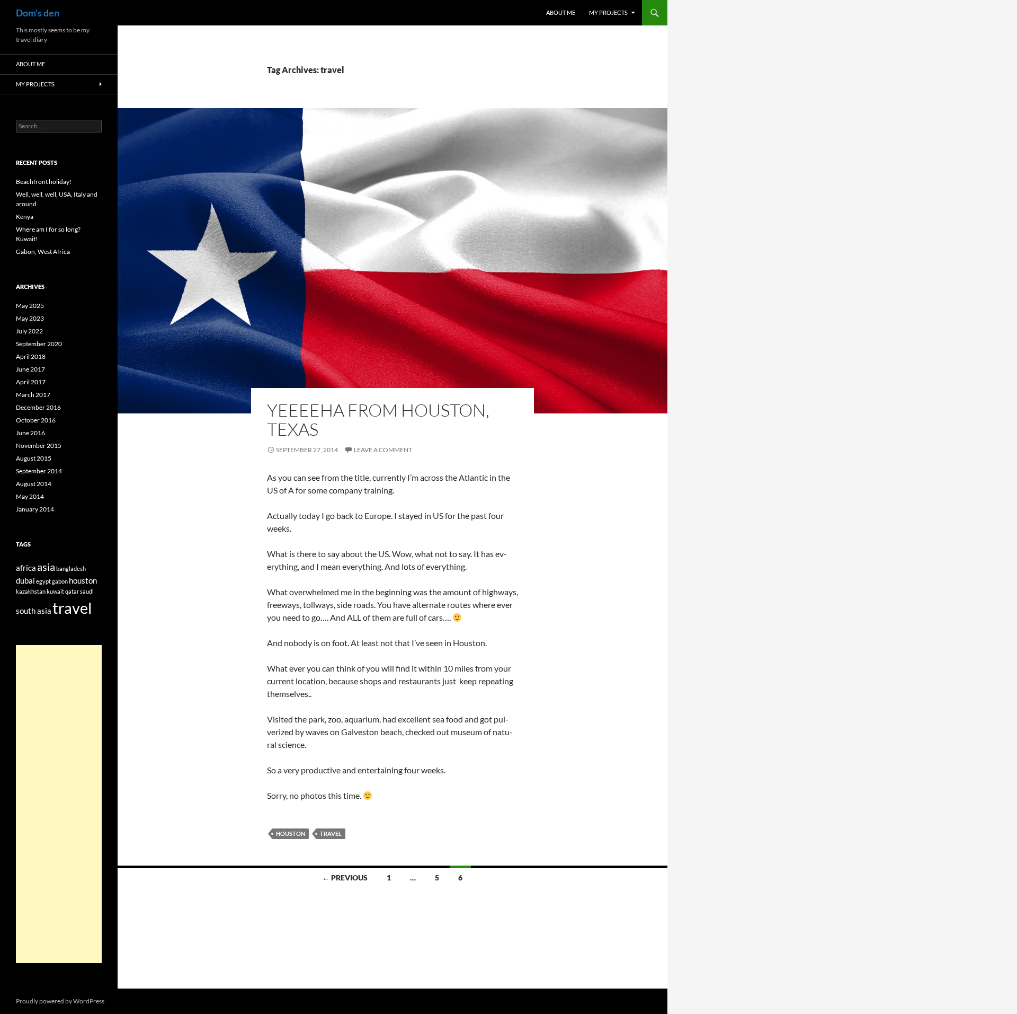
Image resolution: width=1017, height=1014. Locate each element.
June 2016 (30, 433)
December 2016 (38, 407)
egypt (43, 581)
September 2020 (39, 344)
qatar (72, 591)
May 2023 (30, 318)
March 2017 (33, 395)
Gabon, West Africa (43, 251)
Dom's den (37, 13)
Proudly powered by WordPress (60, 1001)
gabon (60, 581)
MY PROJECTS (608, 12)
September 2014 (39, 471)
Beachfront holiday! (44, 182)
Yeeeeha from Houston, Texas (378, 419)
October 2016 (36, 420)
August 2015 (33, 458)
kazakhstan (31, 591)
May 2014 (30, 496)
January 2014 (35, 509)
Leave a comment (383, 450)
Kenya (24, 217)
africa (26, 567)
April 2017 (31, 382)
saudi (87, 591)
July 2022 (29, 331)
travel (331, 833)
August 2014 (33, 484)
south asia (33, 610)
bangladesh (71, 568)
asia (46, 566)
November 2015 (38, 445)
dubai (25, 580)
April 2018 (31, 356)
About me (560, 12)
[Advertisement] (59, 804)
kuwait (55, 591)
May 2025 (30, 306)
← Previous (345, 877)
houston (290, 833)
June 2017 (30, 369)
